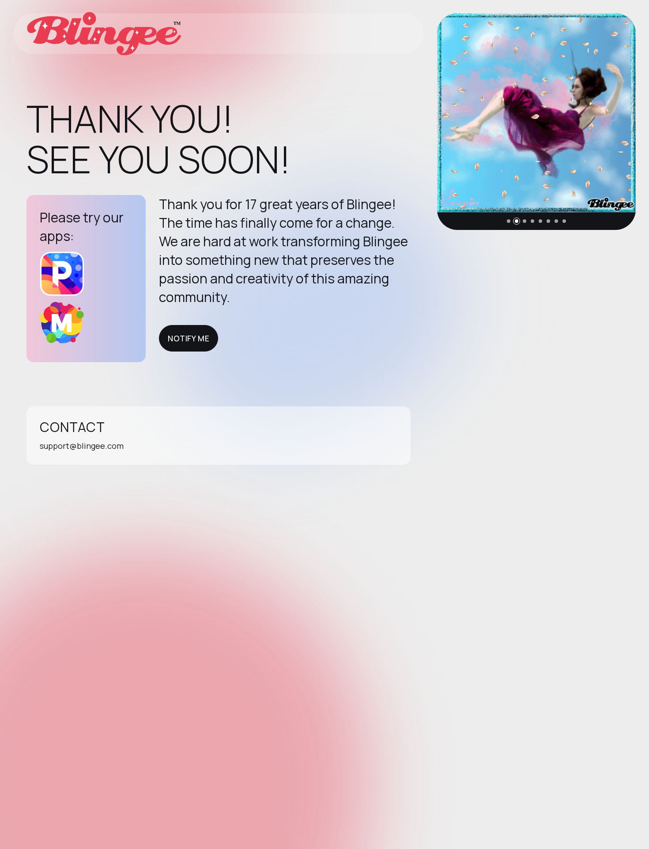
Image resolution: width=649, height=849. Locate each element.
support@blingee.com (82, 445)
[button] (508, 221)
